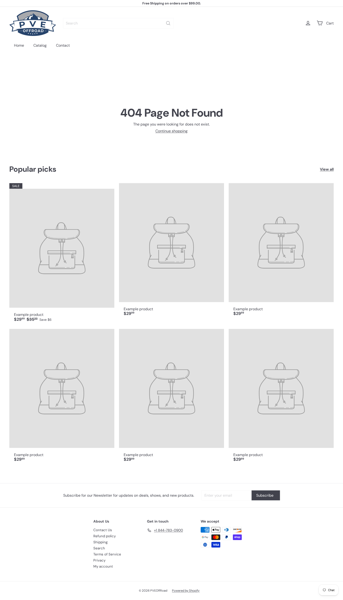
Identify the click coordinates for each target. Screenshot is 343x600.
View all (327, 169)
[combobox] (118, 23)
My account (103, 566)
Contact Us (102, 530)
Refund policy (104, 536)
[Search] (168, 23)
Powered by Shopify (186, 591)
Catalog (40, 45)
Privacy (99, 560)
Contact (63, 45)
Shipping (100, 542)
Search (99, 548)
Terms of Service (107, 554)
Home (19, 45)
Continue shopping (171, 131)
